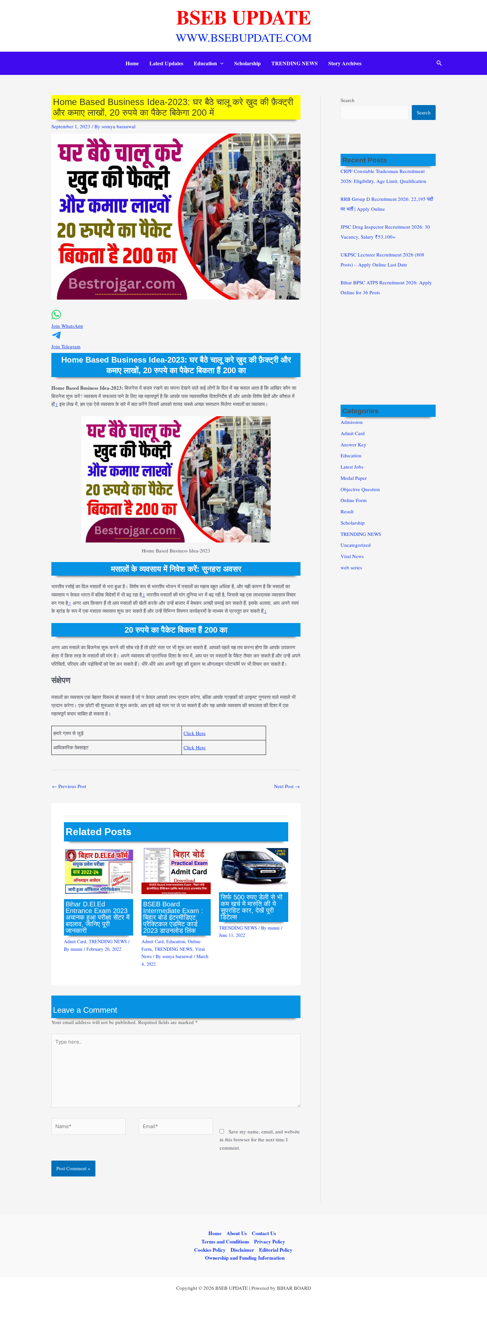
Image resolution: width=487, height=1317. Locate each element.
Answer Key (353, 444)
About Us (237, 1233)
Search (347, 100)
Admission (352, 422)
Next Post (287, 786)
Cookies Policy (210, 1249)
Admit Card (75, 941)
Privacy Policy (269, 1241)
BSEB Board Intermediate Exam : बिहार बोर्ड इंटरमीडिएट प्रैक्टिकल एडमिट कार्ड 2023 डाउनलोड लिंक (173, 917)
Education (205, 63)
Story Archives (344, 63)
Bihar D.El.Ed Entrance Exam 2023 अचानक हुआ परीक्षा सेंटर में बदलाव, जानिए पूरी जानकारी (98, 917)
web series (351, 567)
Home (132, 63)
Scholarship (247, 63)
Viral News (352, 556)
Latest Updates (166, 63)
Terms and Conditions (225, 1241)
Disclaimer (242, 1249)
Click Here (195, 733)
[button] (220, 63)
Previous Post (69, 786)
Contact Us (264, 1233)
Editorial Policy (276, 1249)
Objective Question (360, 489)
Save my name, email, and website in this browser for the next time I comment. (260, 1139)
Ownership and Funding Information (245, 1257)
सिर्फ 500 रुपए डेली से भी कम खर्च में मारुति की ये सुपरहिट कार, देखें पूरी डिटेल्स (252, 907)
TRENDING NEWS (294, 63)
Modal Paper (354, 478)
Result (347, 511)
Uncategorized (356, 545)
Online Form (354, 500)
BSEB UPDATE (243, 16)
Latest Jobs (352, 466)
